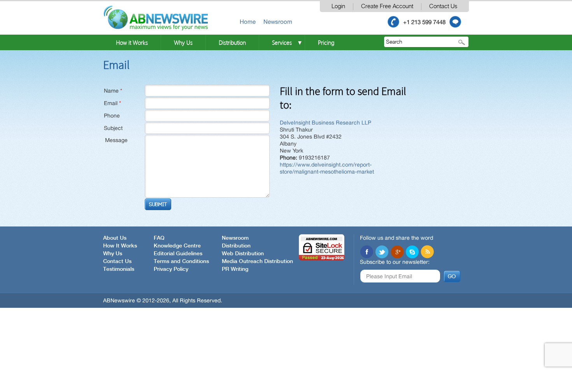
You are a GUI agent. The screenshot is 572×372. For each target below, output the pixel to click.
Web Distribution (243, 253)
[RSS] (427, 251)
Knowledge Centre (177, 246)
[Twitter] (381, 251)
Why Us (183, 42)
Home (248, 21)
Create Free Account (387, 6)
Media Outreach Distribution (257, 261)
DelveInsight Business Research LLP (325, 122)
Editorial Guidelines (178, 253)
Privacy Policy (171, 269)
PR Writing (235, 269)
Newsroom (277, 21)
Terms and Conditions (181, 261)
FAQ (159, 238)
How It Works (120, 246)
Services (282, 42)
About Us (114, 238)
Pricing (326, 42)
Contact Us (443, 6)
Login (338, 6)
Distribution (232, 42)
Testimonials (118, 269)
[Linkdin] (397, 251)
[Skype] (412, 251)
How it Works (132, 42)
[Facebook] (366, 251)
